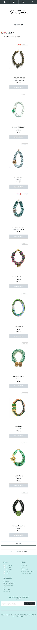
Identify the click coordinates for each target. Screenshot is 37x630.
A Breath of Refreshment (18, 127)
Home (11, 552)
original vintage (25, 35)
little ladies (16, 36)
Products (18, 552)
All (6, 35)
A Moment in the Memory (18, 227)
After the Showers (18, 476)
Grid (4, 32)
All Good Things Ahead (18, 525)
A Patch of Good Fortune (18, 277)
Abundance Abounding (18, 376)
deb (17, 35)
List (12, 32)
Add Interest (18, 426)
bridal (7, 36)
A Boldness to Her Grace (18, 77)
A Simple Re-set (18, 326)
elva (11, 35)
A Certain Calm (18, 177)
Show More (18, 544)
